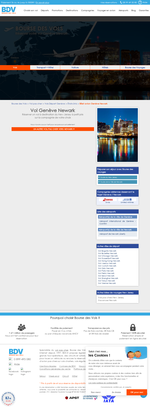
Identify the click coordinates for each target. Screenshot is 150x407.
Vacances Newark (107, 300)
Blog (133, 10)
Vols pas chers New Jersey (111, 297)
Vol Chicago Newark (108, 256)
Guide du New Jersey (108, 177)
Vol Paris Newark (106, 271)
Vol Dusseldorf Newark (108, 258)
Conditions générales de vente (55, 368)
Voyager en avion (106, 10)
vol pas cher (61, 350)
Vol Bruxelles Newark (107, 253)
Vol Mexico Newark (107, 263)
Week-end (54, 376)
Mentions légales (48, 366)
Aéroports (123, 10)
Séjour (43, 376)
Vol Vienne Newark (107, 283)
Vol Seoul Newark (106, 276)
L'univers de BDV (67, 366)
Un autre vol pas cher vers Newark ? (53, 129)
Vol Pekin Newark (106, 273)
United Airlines (127, 202)
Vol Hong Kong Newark (109, 261)
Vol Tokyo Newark (106, 281)
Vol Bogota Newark (107, 251)
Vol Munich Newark (107, 266)
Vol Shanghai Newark (108, 278)
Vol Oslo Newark (106, 268)
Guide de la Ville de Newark (111, 182)
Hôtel (74, 376)
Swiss (108, 202)
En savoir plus (42, 2)
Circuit (65, 376)
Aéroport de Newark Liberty (112, 234)
